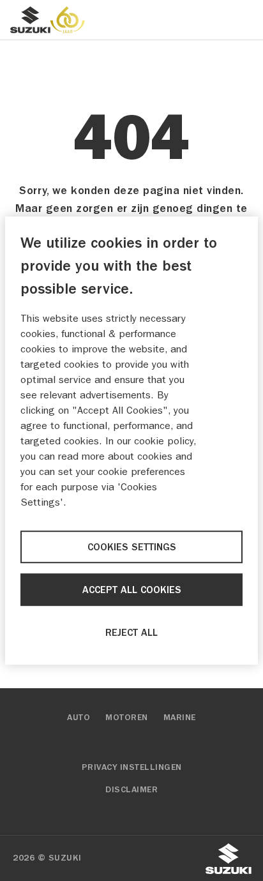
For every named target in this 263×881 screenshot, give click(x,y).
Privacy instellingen (132, 767)
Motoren (126, 717)
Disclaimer (131, 790)
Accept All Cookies (131, 590)
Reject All (131, 632)
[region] (131, 440)
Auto (78, 717)
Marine (179, 717)
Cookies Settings (131, 547)
